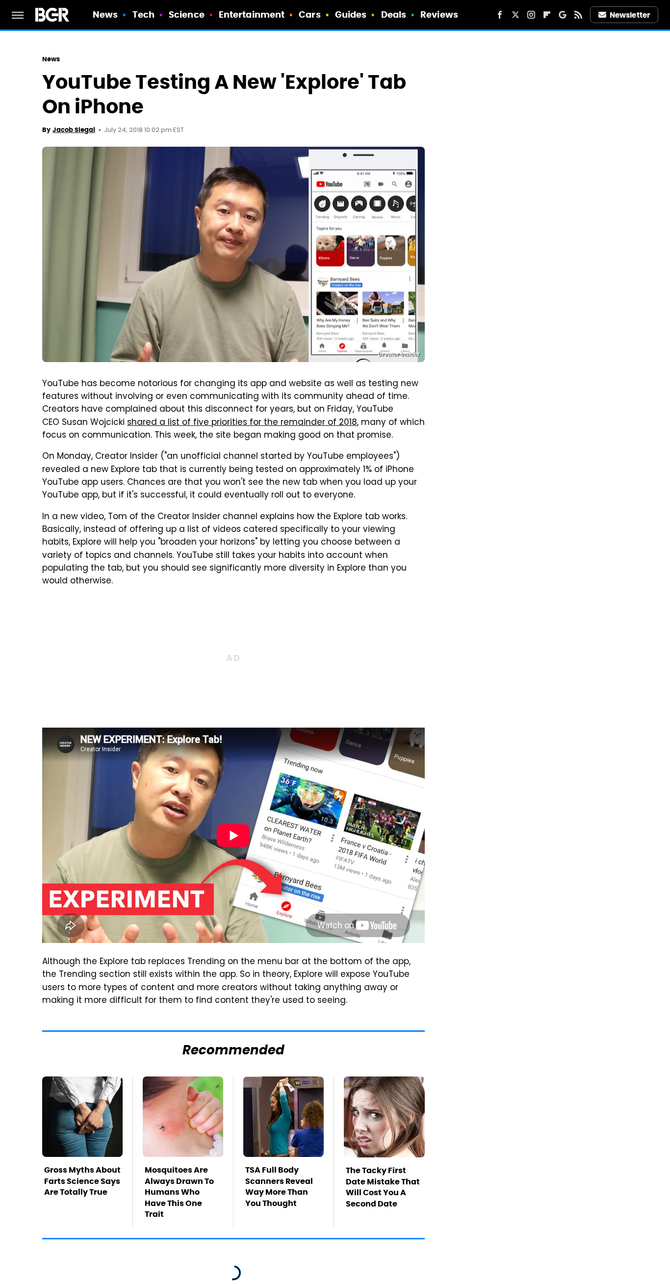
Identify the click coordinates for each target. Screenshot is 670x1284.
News (105, 14)
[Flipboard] (547, 15)
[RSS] (578, 15)
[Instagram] (531, 15)
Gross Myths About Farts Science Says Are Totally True (82, 1181)
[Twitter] (515, 15)
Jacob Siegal (73, 130)
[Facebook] (500, 15)
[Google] (563, 15)
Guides (351, 14)
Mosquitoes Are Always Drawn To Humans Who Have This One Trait (179, 1192)
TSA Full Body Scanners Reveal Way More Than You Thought (279, 1186)
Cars (309, 14)
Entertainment (251, 14)
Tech (143, 14)
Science (187, 14)
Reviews (439, 14)
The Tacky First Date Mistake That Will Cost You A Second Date (383, 1186)
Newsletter (630, 15)
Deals (394, 14)
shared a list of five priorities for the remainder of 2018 (242, 423)
